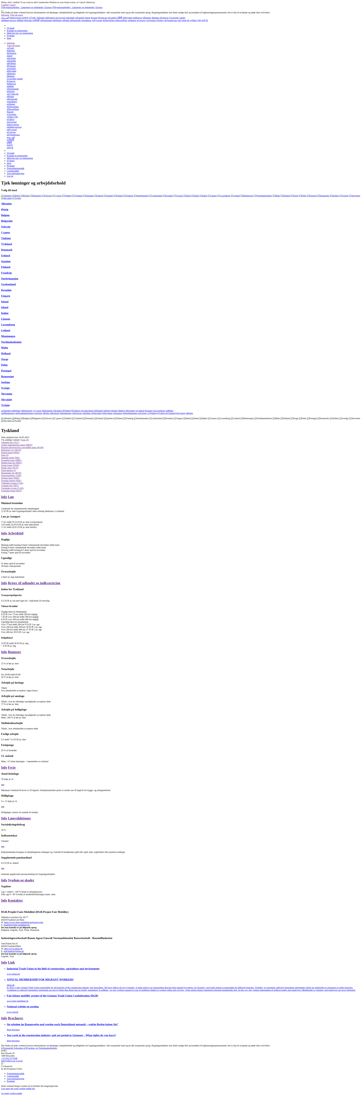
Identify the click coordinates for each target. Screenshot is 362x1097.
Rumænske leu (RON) (11, 473)
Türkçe (160, 20)
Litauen (5, 318)
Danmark (6, 249)
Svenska (151, 20)
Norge (4, 359)
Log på (10, 176)
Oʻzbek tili (183, 20)
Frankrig (6, 272)
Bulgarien (7, 220)
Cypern (5, 232)
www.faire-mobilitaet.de (17, 1001)
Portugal (6, 370)
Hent (9, 38)
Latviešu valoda (177, 18)
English (70, 18)
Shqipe (132, 20)
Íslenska (147, 18)
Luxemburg (8, 324)
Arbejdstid (15, 533)
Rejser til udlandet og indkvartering (34, 583)
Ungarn (5, 295)
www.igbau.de (13, 974)
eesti (87, 18)
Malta (4, 347)
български (16, 18)
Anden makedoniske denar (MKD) (16, 445)
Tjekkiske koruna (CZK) (12, 483)
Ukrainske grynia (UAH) (12, 488)
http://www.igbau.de (13, 948)
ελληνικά (60, 18)
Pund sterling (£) (8, 470)
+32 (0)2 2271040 (9, 1058)
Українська (170, 20)
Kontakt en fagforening (17, 30)
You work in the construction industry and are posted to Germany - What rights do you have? (61, 1035)
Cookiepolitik (13, 171)
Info (4, 497)
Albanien (6, 203)
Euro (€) (25, 440)
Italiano (156, 18)
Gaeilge (112, 18)
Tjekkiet (6, 238)
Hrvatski (127, 18)
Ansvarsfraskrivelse (15, 173)
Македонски (8, 20)
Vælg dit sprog (16, 15)
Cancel (12, 5)
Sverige (5, 387)
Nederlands (46, 20)
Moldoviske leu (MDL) (11, 463)
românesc (86, 20)
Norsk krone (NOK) (10, 465)
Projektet (11, 166)
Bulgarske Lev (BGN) (11, 450)
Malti (20, 20)
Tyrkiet (5, 405)
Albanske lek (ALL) (10, 442)
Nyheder (11, 36)
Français (102, 18)
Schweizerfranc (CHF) (11, 475)
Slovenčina (109, 20)
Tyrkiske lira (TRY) (10, 485)
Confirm (5, 5)
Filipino (57, 20)
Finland (5, 267)
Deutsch (50, 18)
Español (79, 18)
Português (75, 20)
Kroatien (6, 290)
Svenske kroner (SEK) (11, 480)
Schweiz (5, 226)
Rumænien (7, 376)
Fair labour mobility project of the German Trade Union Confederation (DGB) (52, 995)
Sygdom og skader (21, 880)
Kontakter (15, 900)
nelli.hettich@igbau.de (14, 951)
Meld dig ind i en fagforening (20, 33)
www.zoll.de (12, 1012)
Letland (5, 330)
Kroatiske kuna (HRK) (11, 460)
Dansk (5, 15)
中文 (205, 20)
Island (4, 307)
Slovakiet (6, 399)
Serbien (5, 382)
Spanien (6, 261)
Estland (5, 255)
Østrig (4, 209)
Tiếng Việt (195, 20)
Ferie (12, 767)
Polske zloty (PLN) (9, 468)
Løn (11, 497)
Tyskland (6, 243)
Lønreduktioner (19, 818)
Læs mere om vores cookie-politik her (18, 1088)
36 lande (10, 28)
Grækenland (8, 284)
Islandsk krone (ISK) (10, 457)
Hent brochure (13, 1030)
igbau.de (10, 985)
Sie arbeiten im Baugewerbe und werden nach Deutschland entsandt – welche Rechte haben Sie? (62, 1024)
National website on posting (23, 1006)
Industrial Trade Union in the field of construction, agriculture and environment (53, 968)
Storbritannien (9, 278)
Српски (141, 20)
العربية (5, 18)
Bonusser (14, 652)
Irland (4, 301)
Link (11, 962)
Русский (97, 20)
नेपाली (36, 20)
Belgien (5, 215)
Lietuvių (164, 18)
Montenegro (8, 336)
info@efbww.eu (8, 1061)
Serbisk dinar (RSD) (10, 478)
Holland (6, 353)
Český (32, 18)
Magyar (137, 18)
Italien (4, 313)
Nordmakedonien (11, 341)
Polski (66, 20)
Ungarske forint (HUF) (11, 491)
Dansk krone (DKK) (10, 452)
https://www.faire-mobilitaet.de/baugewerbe (23, 922)
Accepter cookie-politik (11, 1093)
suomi (94, 18)
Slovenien (6, 393)
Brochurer (15, 1018)
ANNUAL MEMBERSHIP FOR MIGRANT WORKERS (40, 979)
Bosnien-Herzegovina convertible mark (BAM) (22, 447)
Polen (4, 364)
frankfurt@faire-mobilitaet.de (17, 925)
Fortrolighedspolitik (15, 168)
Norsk (28, 20)
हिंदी (119, 18)
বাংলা (25, 18)
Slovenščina (121, 20)
